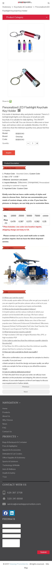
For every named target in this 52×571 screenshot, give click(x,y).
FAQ (4, 427)
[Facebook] (5, 513)
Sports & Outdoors (10, 461)
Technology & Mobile (11, 465)
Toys (4, 477)
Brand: (5, 136)
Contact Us (7, 431)
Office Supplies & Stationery (13, 457)
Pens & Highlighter (9, 446)
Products (6, 412)
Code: (4, 139)
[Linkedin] (12, 513)
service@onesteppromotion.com (24, 504)
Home (4, 408)
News (4, 424)
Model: (5, 133)
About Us (6, 416)
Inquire (8, 152)
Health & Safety (8, 473)
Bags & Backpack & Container (14, 442)
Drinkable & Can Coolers (12, 453)
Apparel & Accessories (11, 450)
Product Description (11, 163)
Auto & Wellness (9, 469)
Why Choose (7, 420)
